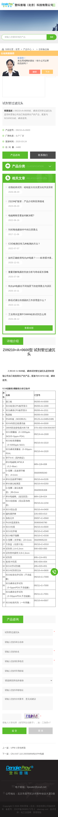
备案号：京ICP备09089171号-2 (20, 809)
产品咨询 (15, 155)
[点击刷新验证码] (31, 716)
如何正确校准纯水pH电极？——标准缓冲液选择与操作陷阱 (32, 258)
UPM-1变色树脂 (18, 748)
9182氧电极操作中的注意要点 (23, 229)
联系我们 (43, 155)
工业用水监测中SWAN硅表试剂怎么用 (27, 314)
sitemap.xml (42, 809)
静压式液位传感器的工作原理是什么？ (27, 300)
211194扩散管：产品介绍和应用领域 (26, 201)
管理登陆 (37, 812)
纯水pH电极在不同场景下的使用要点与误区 (29, 286)
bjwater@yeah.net (36, 787)
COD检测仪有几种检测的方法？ (24, 243)
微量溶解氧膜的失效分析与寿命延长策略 (28, 272)
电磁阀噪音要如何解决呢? (21, 215)
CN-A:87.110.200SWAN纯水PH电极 (27, 754)
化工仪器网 (26, 812)
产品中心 (27, 49)
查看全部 (29, 328)
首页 (17, 49)
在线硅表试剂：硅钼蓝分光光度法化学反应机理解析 (32, 187)
